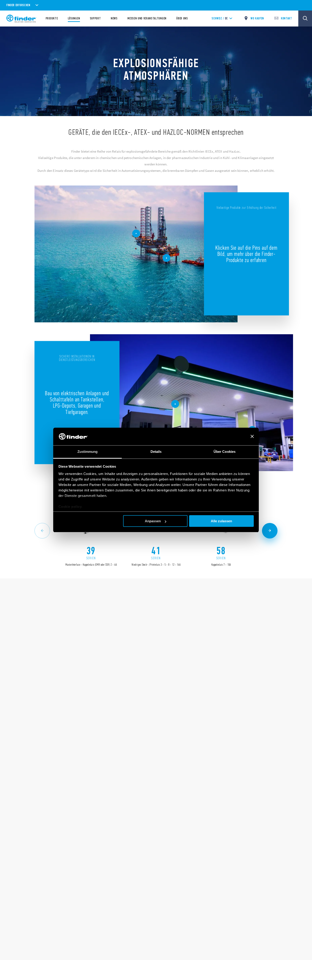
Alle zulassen (221, 521)
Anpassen (153, 521)
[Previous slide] (42, 530)
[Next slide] (270, 530)
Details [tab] (156, 451)
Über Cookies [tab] (224, 451)
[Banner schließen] (252, 436)
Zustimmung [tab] (87, 451)
